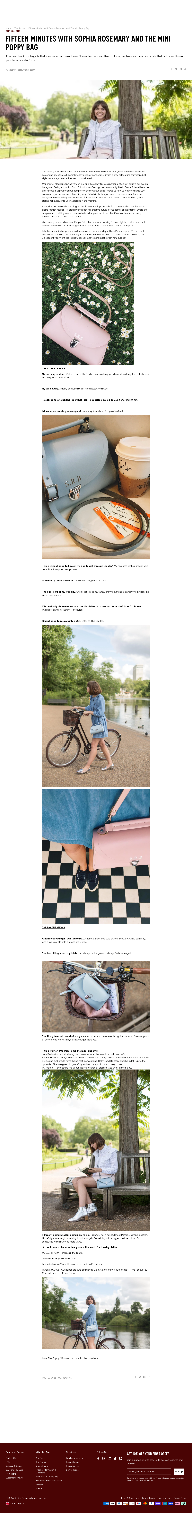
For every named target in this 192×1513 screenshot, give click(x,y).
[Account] (178, 7)
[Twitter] (176, 69)
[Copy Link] (185, 69)
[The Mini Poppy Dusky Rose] (96, 303)
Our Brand (40, 1458)
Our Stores (41, 1462)
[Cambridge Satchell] (23, 7)
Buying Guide (72, 1470)
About (84, 7)
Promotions (11, 1474)
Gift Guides (96, 7)
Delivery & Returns (14, 1466)
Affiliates (39, 1484)
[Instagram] (104, 1458)
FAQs (8, 1462)
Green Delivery (43, 1466)
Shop (60, 7)
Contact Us (11, 1458)
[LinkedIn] (109, 1458)
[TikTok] (115, 1458)
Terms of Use (164, 1498)
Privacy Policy (148, 1498)
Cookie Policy (180, 1498)
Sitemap (39, 1488)
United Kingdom (17, 1503)
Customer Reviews (14, 1478)
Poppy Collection (83, 222)
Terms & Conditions (130, 1498)
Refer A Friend (72, 1462)
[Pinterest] (181, 69)
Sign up (179, 1471)
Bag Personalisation (75, 1458)
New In (51, 7)
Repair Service (72, 1466)
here (95, 1358)
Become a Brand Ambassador (49, 1480)
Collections (72, 7)
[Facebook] (172, 69)
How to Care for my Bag (47, 1477)
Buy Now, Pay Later (14, 1470)
